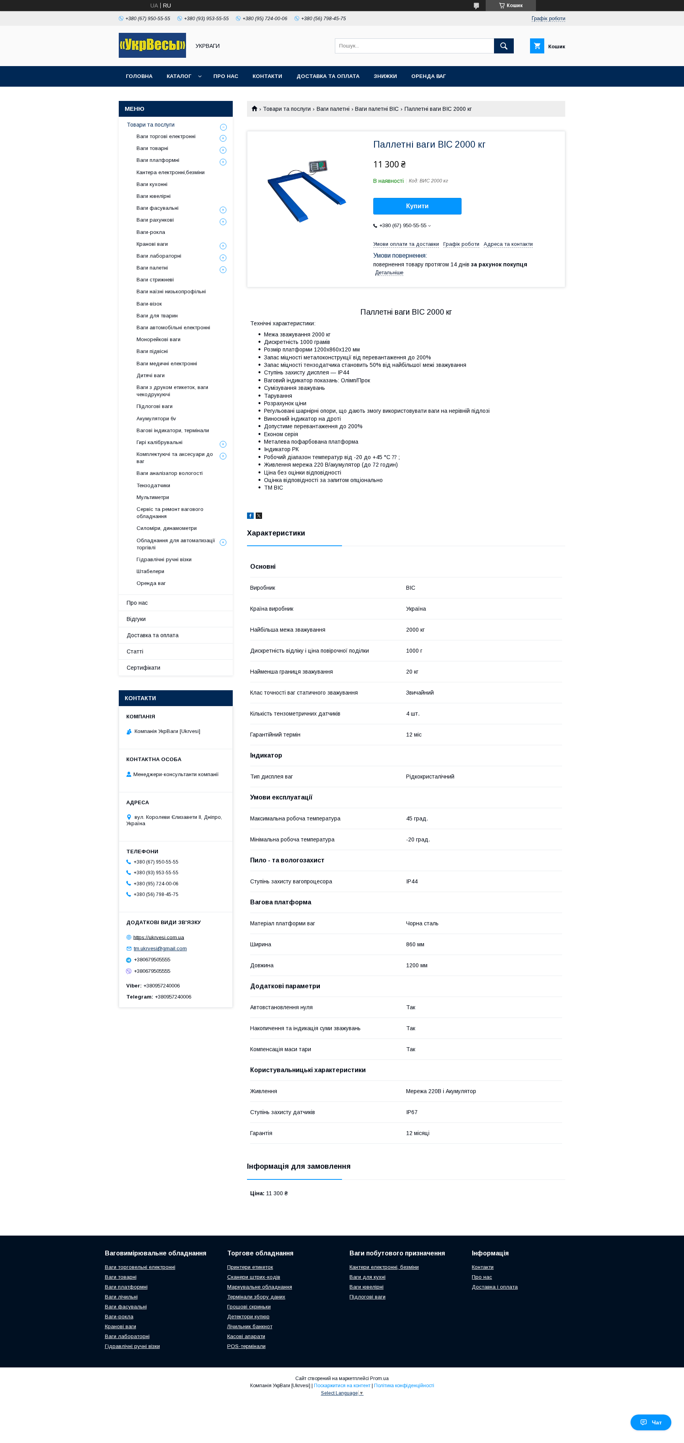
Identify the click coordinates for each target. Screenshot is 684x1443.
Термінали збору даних (256, 1297)
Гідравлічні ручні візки (164, 559)
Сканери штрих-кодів (253, 1277)
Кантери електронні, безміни (384, 1267)
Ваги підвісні (152, 351)
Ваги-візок (149, 304)
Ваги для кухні (368, 1277)
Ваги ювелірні (154, 196)
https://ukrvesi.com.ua (158, 937)
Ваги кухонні (152, 184)
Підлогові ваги (155, 406)
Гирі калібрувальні (159, 442)
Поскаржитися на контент (342, 1385)
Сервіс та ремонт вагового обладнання (170, 512)
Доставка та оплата (327, 76)
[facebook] (250, 517)
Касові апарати (246, 1336)
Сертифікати (143, 668)
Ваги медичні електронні (167, 363)
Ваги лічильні (121, 1297)
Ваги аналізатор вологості (170, 473)
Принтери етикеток (250, 1267)
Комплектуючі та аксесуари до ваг (175, 457)
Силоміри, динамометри (167, 528)
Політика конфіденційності (404, 1385)
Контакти (267, 76)
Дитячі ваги (151, 375)
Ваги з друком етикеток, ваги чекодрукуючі (172, 390)
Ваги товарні (152, 148)
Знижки (385, 76)
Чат (657, 1422)
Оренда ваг (428, 76)
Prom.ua (379, 1378)
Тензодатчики (153, 485)
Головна (139, 76)
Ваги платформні (158, 160)
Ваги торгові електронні (166, 136)
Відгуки (136, 619)
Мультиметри (153, 497)
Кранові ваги (152, 244)
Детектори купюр (248, 1317)
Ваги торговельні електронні (140, 1267)
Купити (417, 206)
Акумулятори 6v (156, 419)
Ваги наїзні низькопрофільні (171, 291)
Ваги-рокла (151, 232)
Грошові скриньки (249, 1307)
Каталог (179, 76)
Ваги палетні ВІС (377, 109)
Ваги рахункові (155, 220)
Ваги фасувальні (158, 208)
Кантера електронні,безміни (171, 172)
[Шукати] (504, 45)
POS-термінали (246, 1346)
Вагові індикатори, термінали (173, 430)
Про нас (225, 76)
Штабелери (150, 571)
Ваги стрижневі (155, 280)
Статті (135, 651)
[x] (259, 517)
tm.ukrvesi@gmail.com (160, 948)
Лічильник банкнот (249, 1326)
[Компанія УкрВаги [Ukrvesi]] (152, 56)
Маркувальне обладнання (259, 1287)
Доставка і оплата (495, 1287)
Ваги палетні (333, 109)
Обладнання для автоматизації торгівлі (176, 544)
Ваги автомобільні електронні (173, 327)
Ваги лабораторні (159, 256)
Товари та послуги (287, 109)
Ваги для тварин (157, 316)
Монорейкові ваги (158, 339)
